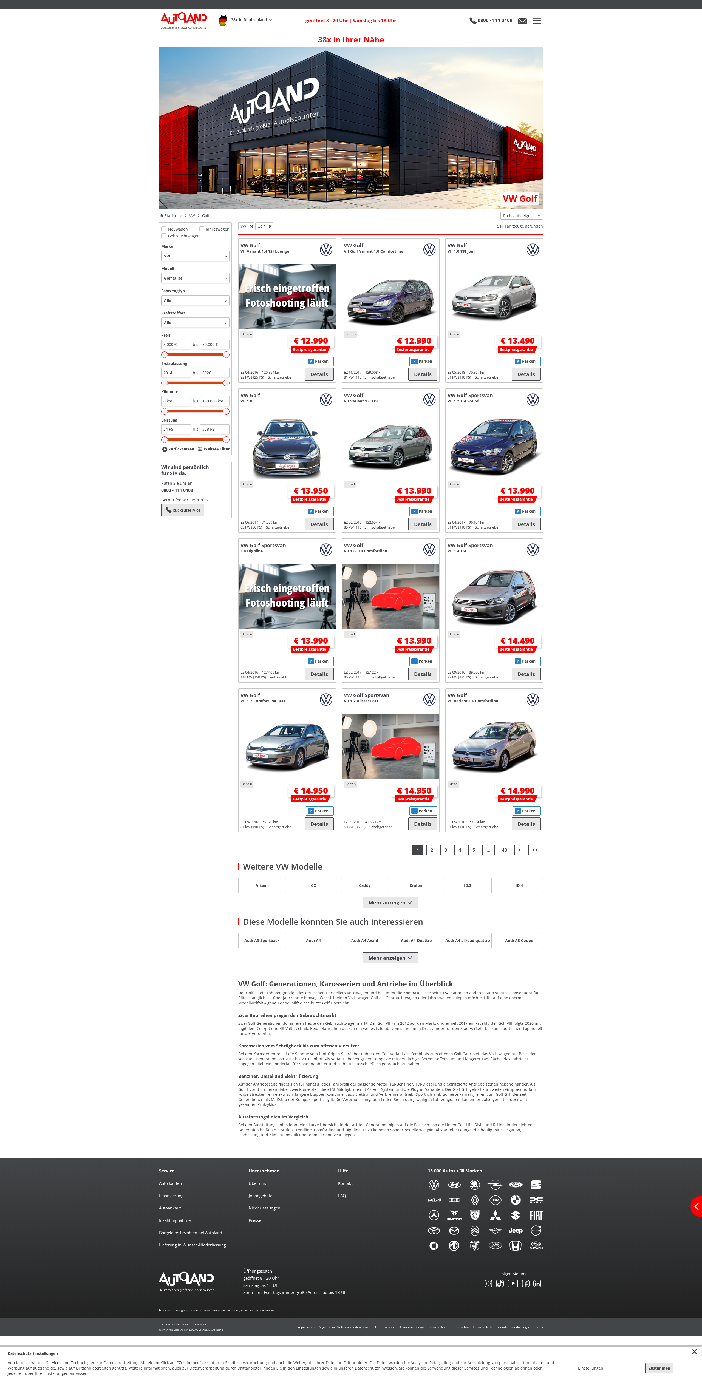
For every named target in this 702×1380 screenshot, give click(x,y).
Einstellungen (590, 1368)
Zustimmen (659, 1368)
